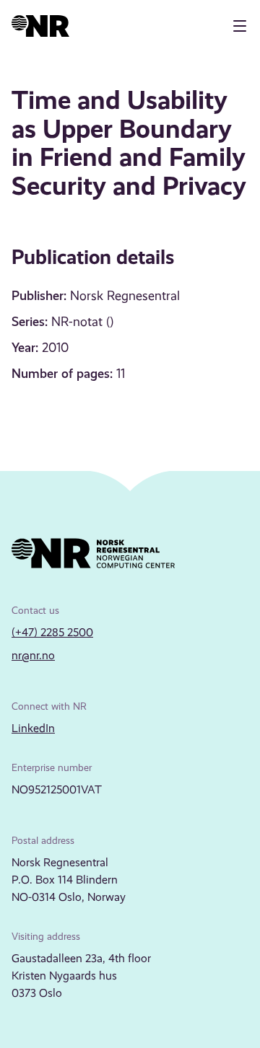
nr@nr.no (33, 655)
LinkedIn (33, 728)
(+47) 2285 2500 (52, 632)
